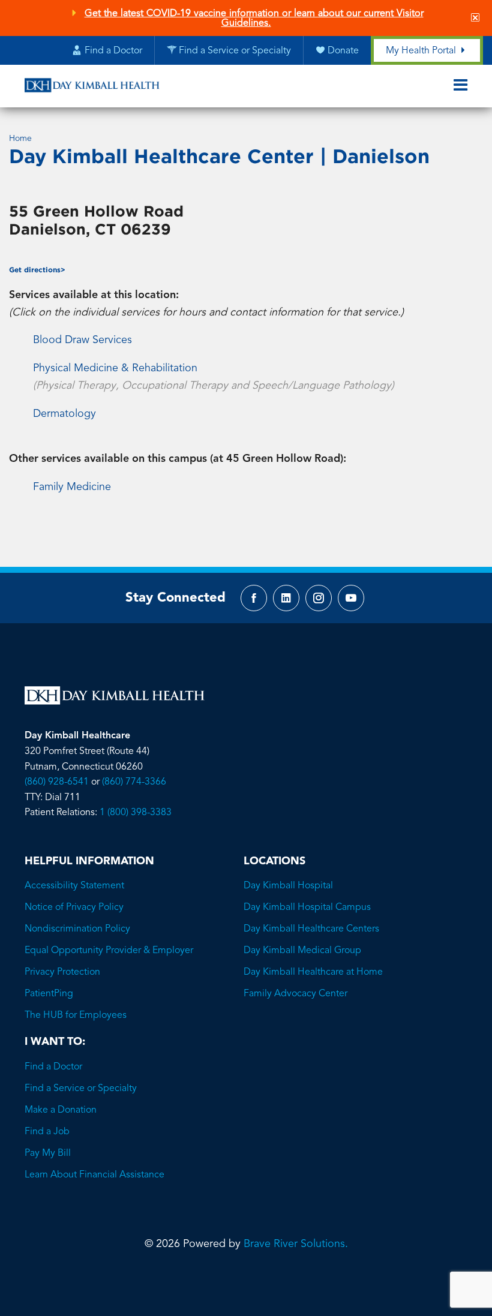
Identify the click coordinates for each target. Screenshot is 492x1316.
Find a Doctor (53, 1067)
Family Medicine (72, 487)
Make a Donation (61, 1110)
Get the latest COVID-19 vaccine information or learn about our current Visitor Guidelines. (254, 18)
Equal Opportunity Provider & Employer (109, 951)
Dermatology (64, 413)
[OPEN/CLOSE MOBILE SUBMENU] (460, 86)
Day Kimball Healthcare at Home (313, 972)
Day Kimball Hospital (288, 886)
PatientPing (49, 994)
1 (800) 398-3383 (136, 813)
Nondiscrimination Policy (77, 929)
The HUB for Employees (76, 1015)
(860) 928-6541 (57, 782)
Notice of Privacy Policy (74, 907)
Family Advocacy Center (295, 994)
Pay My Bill (48, 1153)
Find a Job (47, 1132)
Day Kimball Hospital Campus (307, 907)
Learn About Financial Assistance (94, 1175)
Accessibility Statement (74, 886)
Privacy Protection (62, 972)
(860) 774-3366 (134, 782)
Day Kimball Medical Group (302, 951)
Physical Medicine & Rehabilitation (115, 368)
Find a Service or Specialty (81, 1088)
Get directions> (37, 269)
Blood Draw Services (82, 340)
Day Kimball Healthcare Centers (311, 929)
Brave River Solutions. (296, 1244)
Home (20, 138)
